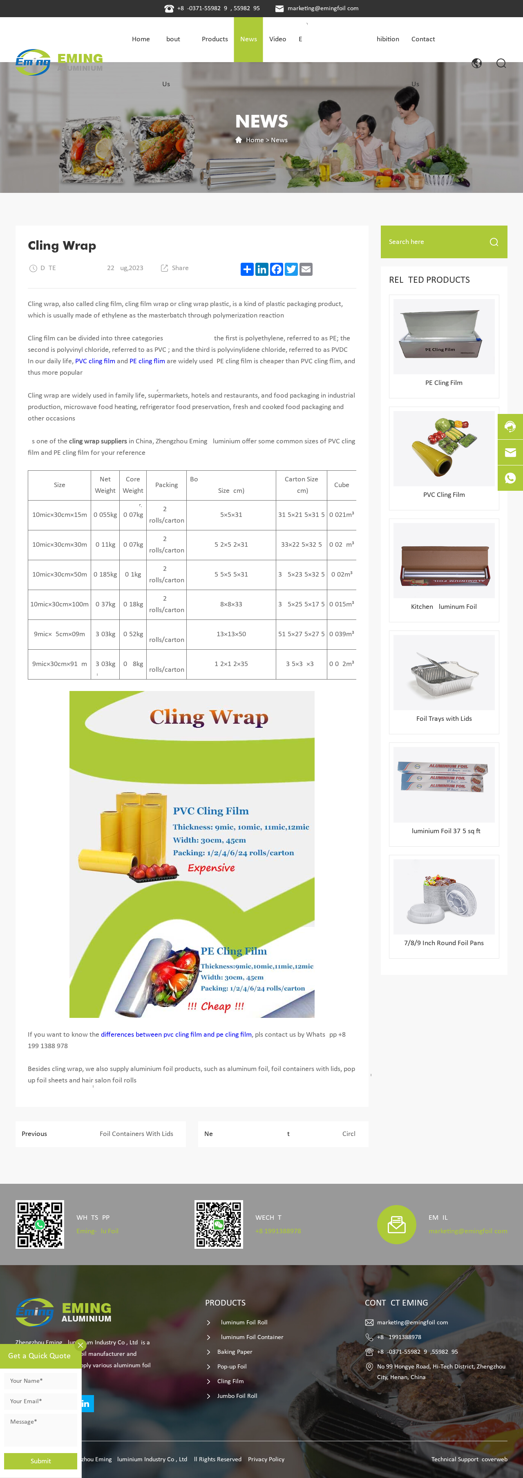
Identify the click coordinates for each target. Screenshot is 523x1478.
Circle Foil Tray (286, 1134)
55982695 (247, 8)
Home (255, 140)
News (279, 140)
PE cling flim (147, 361)
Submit (41, 1461)
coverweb (494, 1459)
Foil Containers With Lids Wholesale (104, 1134)
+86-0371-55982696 (203, 8)
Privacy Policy (266, 1459)
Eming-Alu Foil (97, 1231)
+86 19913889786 (278, 1231)
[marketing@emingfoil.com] (510, 452)
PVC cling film (95, 361)
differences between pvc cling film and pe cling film (176, 1035)
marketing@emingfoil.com (323, 8)
